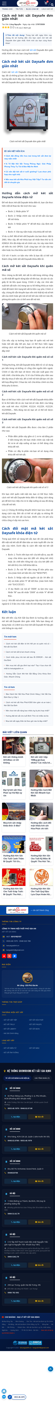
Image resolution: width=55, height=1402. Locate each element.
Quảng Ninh (14, 1330)
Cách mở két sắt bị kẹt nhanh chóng (20, 652)
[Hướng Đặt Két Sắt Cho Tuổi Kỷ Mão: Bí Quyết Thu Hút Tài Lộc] (41, 844)
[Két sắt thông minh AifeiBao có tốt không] (13, 745)
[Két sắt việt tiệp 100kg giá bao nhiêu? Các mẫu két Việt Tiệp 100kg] (41, 745)
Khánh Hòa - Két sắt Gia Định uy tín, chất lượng (34, 1327)
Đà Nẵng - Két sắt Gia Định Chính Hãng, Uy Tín (23, 1324)
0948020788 (13, 1173)
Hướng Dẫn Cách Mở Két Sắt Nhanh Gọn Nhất (41, 793)
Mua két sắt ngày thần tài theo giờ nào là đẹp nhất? (26, 721)
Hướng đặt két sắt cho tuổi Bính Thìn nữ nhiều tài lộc (27, 716)
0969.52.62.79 (13, 1213)
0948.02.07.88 (26, 1108)
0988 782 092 (13, 1292)
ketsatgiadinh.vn (12, 945)
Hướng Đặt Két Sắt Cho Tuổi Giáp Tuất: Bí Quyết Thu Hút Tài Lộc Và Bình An (13, 893)
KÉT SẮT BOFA (34, 1029)
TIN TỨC (19, 9)
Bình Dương (20, 1321)
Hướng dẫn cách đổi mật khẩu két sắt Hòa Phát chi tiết (41, 825)
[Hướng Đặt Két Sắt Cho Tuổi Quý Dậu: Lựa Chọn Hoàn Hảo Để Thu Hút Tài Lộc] (41, 877)
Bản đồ (40, 1117)
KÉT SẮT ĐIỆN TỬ (10, 1048)
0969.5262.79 (13, 1256)
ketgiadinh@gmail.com (15, 950)
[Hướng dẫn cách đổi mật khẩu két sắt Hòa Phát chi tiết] (41, 811)
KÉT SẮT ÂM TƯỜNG (11, 1052)
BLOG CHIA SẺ (32, 9)
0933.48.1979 (13, 1108)
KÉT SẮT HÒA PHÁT (36, 1020)
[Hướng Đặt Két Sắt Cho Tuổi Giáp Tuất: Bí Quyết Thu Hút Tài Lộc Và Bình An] (13, 877)
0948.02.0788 (13, 1140)
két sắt (33, 50)
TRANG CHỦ (7, 9)
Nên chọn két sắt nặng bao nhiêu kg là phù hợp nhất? (27, 711)
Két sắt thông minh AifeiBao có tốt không (13, 760)
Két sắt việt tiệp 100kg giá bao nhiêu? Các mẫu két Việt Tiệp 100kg (41, 761)
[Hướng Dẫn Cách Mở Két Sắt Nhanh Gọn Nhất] (41, 778)
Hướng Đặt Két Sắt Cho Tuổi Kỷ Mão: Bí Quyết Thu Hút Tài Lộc (41, 860)
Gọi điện (16, 1117)
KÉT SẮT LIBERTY (10, 1029)
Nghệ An (5, 1330)
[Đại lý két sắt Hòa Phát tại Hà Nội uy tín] (13, 778)
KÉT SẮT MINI (34, 1048)
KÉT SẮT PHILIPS (35, 1024)
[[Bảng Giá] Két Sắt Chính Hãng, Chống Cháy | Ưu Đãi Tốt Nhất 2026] (27, 3)
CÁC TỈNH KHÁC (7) (42, 1078)
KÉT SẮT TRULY (9, 1024)
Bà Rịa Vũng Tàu (7, 1321)
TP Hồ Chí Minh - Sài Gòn (29, 1330)
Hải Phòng (10, 1327)
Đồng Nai (45, 1324)
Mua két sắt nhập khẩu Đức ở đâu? (12, 824)
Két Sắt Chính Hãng (11, 1033)
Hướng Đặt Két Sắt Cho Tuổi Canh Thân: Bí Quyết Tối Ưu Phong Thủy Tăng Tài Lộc (13, 861)
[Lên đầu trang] (50, 1368)
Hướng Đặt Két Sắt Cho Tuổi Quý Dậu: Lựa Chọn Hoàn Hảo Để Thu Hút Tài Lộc (41, 893)
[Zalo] (14, 956)
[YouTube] (4, 956)
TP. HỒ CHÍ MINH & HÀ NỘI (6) (17, 1078)
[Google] (9, 956)
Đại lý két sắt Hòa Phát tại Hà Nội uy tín (12, 793)
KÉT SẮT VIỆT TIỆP (10, 1020)
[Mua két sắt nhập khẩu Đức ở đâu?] (13, 811)
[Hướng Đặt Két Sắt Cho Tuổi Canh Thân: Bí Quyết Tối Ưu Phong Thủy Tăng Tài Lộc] (13, 844)
